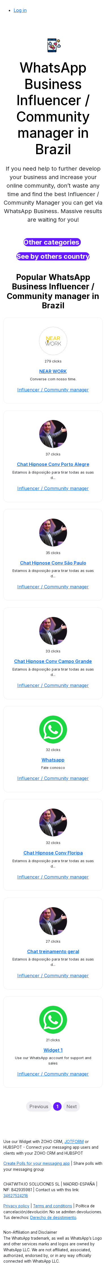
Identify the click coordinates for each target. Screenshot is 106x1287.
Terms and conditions (52, 1206)
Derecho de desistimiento (53, 1217)
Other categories (52, 242)
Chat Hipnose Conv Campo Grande (53, 661)
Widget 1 (53, 1050)
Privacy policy (16, 1206)
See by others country (53, 256)
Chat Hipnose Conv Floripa (53, 853)
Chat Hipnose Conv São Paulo (53, 563)
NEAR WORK (53, 371)
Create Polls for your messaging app (36, 1163)
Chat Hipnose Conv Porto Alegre (53, 464)
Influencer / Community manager (53, 390)
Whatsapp (53, 760)
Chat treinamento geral (53, 951)
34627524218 (15, 1195)
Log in (20, 10)
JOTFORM (74, 1141)
